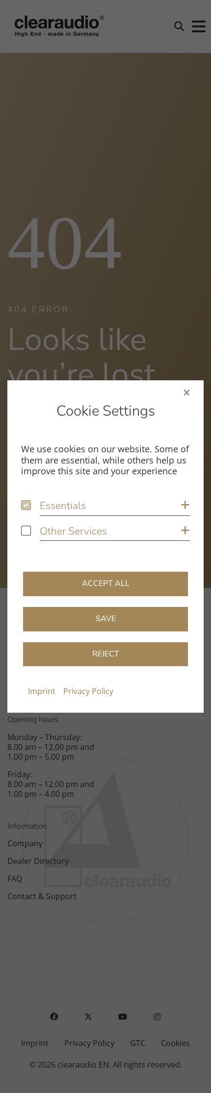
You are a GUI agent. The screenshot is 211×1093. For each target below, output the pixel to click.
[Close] (187, 392)
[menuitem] (41, 691)
